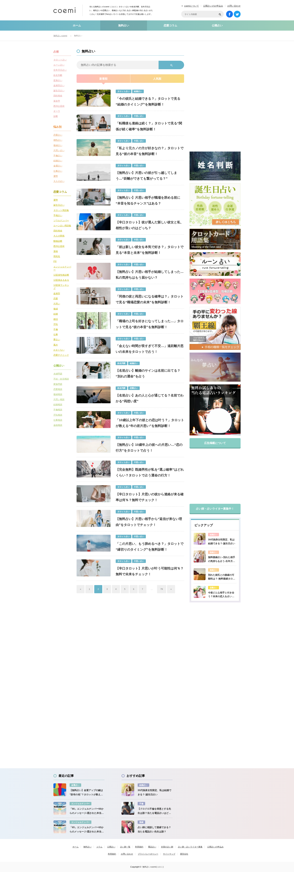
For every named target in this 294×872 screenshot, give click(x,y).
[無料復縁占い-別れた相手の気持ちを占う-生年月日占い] (200, 556)
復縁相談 (57, 394)
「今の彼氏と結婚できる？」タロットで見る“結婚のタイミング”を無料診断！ (148, 101)
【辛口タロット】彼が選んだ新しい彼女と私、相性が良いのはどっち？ (150, 225)
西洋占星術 (58, 106)
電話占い (152, 847)
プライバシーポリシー (148, 854)
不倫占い (57, 155)
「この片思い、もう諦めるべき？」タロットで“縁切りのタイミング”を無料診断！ (150, 546)
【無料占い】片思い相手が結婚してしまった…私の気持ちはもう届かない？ (150, 274)
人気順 (157, 78)
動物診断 (57, 241)
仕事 (55, 334)
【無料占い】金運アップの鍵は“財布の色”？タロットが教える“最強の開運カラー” (86, 793)
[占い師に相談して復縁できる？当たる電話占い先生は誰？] (127, 826)
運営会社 (184, 854)
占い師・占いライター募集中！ (215, 508)
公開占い (217, 25)
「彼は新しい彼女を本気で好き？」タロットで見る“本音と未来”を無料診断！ (150, 249)
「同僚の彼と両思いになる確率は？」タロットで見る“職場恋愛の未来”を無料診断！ (150, 299)
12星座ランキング (61, 286)
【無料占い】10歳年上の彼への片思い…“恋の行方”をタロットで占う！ (149, 447)
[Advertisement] (215, 100)
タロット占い (60, 60)
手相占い (57, 215)
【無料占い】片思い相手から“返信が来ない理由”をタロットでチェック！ (149, 521)
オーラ (56, 111)
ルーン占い (58, 65)
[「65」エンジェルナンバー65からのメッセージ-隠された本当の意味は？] (59, 826)
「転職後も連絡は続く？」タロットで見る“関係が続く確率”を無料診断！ (149, 126)
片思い (56, 303)
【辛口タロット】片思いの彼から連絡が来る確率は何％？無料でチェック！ (150, 497)
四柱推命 (57, 95)
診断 (55, 116)
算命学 (56, 101)
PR (54, 261)
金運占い (57, 165)
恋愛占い (57, 135)
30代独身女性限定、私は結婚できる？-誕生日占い (221, 541)
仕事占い (57, 171)
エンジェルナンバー (62, 268)
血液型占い (58, 85)
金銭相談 (57, 425)
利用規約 (139, 847)
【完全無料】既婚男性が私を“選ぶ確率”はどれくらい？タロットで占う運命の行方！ (150, 472)
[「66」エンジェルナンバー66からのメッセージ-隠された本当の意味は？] (59, 808)
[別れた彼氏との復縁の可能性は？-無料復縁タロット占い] (200, 574)
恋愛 (55, 298)
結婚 (55, 314)
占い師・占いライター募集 (190, 847)
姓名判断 (57, 75)
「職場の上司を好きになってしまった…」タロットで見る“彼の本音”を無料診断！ (150, 324)
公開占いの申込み (215, 847)
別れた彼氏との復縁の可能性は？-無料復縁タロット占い (221, 577)
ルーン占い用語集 (62, 225)
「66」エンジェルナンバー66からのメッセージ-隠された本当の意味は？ (87, 811)
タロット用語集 (61, 210)
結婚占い (57, 160)
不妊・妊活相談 (61, 379)
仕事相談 (57, 420)
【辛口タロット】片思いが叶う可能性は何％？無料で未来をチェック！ (150, 571)
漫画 (55, 251)
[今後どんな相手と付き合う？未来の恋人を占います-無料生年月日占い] (200, 592)
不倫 (55, 329)
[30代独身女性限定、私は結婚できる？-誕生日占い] (200, 539)
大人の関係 (58, 236)
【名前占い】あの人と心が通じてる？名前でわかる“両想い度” (150, 398)
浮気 (55, 324)
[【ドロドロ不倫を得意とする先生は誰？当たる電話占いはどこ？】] (127, 808)
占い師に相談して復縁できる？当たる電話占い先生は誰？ (154, 829)
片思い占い (58, 150)
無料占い (123, 25)
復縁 (55, 309)
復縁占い (57, 145)
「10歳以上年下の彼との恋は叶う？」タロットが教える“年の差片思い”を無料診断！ (150, 423)
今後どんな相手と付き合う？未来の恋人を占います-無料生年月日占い (221, 594)
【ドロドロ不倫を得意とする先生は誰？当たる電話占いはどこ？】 (154, 811)
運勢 (55, 176)
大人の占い (58, 181)
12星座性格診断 (61, 275)
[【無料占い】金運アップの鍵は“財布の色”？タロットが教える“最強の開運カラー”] (59, 789)
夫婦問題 (57, 373)
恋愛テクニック (61, 355)
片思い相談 (58, 399)
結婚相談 (57, 404)
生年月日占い (60, 70)
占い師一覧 (125, 847)
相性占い (57, 140)
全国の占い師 (167, 847)
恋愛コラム (170, 25)
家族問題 (57, 384)
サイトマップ (169, 854)
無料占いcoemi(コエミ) (153, 867)
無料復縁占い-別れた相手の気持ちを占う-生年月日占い (221, 559)
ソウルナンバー (61, 220)
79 (161, 589)
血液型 (56, 293)
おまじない (58, 350)
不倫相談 (57, 409)
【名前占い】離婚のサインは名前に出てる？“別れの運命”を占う (148, 373)
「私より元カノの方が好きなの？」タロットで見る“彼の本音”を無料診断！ (150, 151)
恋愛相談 (57, 389)
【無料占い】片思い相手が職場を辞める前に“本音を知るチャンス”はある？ (148, 200)
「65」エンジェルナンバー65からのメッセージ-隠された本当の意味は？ (87, 830)
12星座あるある (61, 280)
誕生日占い (58, 90)
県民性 (56, 256)
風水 (55, 345)
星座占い (57, 80)
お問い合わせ (234, 6)
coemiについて (191, 6)
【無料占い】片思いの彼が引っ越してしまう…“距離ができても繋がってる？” (146, 175)
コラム (99, 847)
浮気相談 (57, 415)
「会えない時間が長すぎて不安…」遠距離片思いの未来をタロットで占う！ (150, 348)
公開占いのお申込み (213, 6)
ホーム (77, 25)
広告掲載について (215, 443)
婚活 (55, 319)
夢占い (56, 339)
